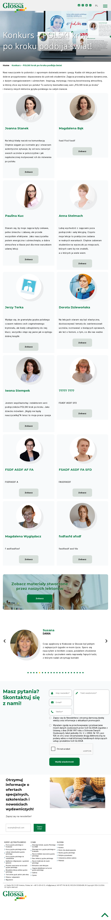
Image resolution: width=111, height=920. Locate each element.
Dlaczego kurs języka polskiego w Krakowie (43, 850)
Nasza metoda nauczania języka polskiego (43, 855)
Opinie (34, 875)
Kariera (60, 848)
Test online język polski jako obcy (17, 875)
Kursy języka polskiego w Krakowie (14, 846)
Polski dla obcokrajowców (67, 850)
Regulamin (9, 880)
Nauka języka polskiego (66, 853)
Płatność (61, 861)
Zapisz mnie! (39, 828)
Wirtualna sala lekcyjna (40, 866)
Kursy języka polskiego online (16, 849)
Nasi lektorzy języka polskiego (42, 858)
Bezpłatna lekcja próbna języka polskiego (16, 871)
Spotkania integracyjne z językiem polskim (17, 862)
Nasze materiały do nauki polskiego (41, 862)
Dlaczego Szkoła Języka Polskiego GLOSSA (44, 846)
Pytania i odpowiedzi (13, 877)
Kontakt (61, 845)
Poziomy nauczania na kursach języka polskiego (16, 866)
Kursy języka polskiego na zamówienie (15, 857)
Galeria (34, 873)
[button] (28, 672)
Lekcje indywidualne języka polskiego (15, 853)
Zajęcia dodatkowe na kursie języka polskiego (42, 869)
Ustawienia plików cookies (67, 858)
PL (96, 5)
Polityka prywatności (65, 855)
